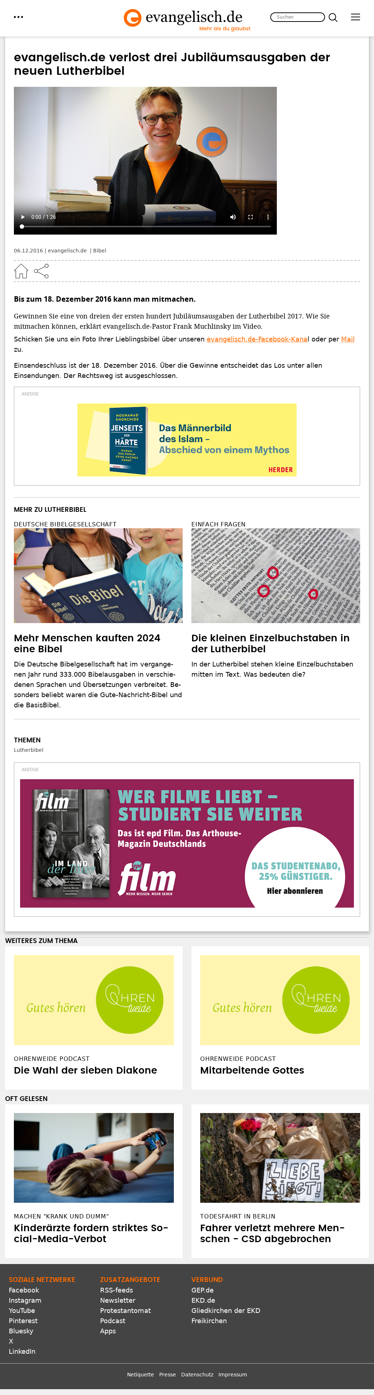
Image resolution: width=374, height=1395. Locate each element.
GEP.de (202, 1235)
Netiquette (140, 1319)
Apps (108, 1275)
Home (21, 271)
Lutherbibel (28, 750)
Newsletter (117, 1245)
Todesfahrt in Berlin (238, 1161)
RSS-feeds (116, 1235)
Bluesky (21, 1275)
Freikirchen (209, 1265)
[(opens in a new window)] (187, 439)
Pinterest (23, 1265)
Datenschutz (197, 1319)
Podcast (112, 1265)
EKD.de (203, 1245)
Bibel (99, 251)
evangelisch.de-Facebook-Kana (257, 339)
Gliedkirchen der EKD (225, 1255)
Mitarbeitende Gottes (252, 1015)
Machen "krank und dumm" (61, 1161)
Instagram (25, 1245)
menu (18, 17)
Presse (167, 1319)
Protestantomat (125, 1255)
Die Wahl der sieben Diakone (85, 1015)
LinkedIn (22, 1296)
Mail (348, 339)
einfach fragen (218, 524)
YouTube (22, 1255)
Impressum (232, 1319)
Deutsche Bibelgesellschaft (65, 524)
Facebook (24, 1235)
